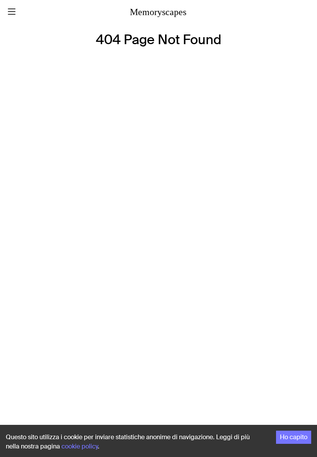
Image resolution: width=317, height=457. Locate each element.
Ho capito (293, 437)
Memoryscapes (158, 12)
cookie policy (79, 446)
